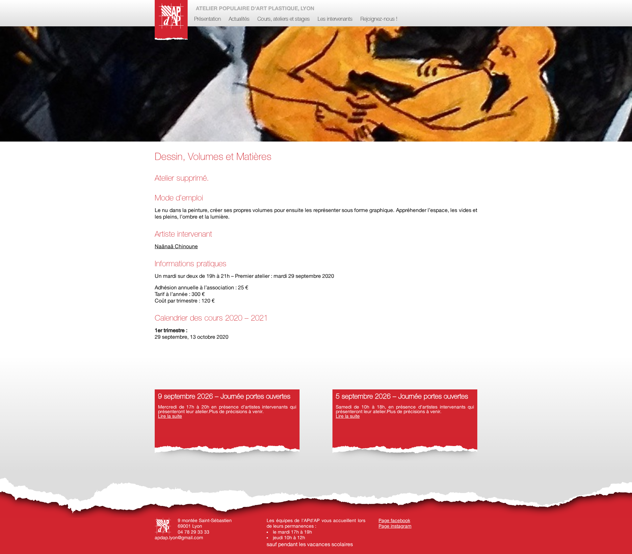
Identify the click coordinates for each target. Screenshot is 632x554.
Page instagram (395, 526)
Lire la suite (170, 416)
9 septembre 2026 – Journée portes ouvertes (224, 397)
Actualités (239, 19)
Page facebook (394, 520)
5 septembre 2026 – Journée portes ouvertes (402, 397)
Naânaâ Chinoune (176, 246)
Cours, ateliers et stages (283, 19)
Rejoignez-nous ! (378, 19)
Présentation (207, 19)
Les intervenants (335, 19)
